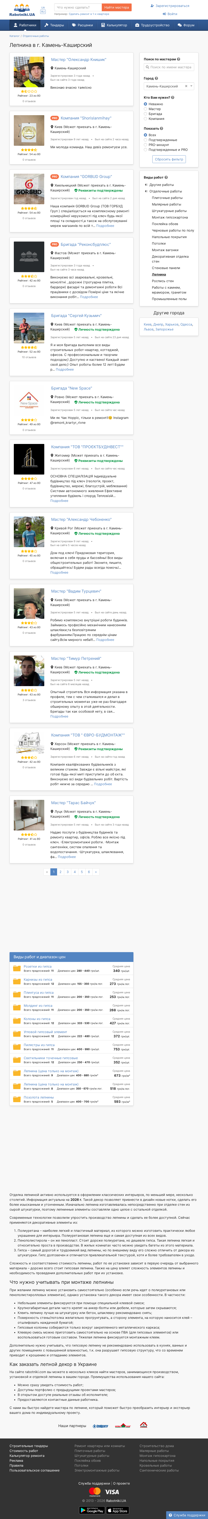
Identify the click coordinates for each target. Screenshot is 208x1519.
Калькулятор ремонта (27, 1456)
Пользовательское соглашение (35, 1470)
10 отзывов (29, 357)
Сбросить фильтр (169, 159)
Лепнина (159, 274)
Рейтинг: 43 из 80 (29, 627)
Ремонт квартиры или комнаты (100, 1446)
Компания (156, 119)
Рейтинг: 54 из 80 (29, 154)
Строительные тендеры (29, 1446)
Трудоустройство (155, 25)
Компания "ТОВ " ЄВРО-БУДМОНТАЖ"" (88, 735)
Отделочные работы (166, 191)
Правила (16, 1465)
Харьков (172, 324)
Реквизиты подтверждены (100, 190)
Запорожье (164, 329)
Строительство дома (157, 1446)
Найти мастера (116, 7)
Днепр (158, 324)
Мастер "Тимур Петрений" (76, 658)
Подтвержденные (163, 140)
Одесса (186, 324)
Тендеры (57, 25)
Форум (188, 25)
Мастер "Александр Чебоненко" (81, 519)
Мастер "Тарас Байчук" (73, 802)
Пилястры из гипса (39, 1045)
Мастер (155, 109)
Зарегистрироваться (172, 6)
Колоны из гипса (37, 1019)
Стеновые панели (166, 268)
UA (43, 7)
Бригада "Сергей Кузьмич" (76, 315)
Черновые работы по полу (173, 230)
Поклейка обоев (165, 224)
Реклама (16, 1460)
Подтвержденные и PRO (168, 150)
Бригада (155, 114)
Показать (152, 128)
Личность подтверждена (99, 329)
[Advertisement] (71, 1144)
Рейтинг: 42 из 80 (29, 280)
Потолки (159, 243)
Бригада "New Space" (71, 388)
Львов (149, 329)
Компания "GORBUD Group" (86, 176)
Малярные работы (166, 204)
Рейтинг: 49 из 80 (29, 424)
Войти (172, 14)
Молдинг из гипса (38, 1005)
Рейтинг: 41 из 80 (29, 838)
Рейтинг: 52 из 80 (29, 351)
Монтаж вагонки (165, 250)
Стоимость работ (24, 1451)
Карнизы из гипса (38, 979)
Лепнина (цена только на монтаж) (51, 1071)
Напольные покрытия (169, 237)
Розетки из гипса (38, 966)
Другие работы (162, 185)
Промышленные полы (169, 299)
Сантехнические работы (159, 1470)
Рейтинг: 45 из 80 (29, 555)
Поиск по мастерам (160, 59)
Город (149, 78)
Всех (152, 135)
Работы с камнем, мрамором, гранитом (169, 289)
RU (43, 11)
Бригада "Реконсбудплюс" (86, 244)
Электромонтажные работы (97, 1470)
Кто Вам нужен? (157, 97)
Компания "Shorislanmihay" (86, 118)
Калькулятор (117, 25)
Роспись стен (163, 281)
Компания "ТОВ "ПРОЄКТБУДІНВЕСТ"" (87, 446)
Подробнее (105, 226)
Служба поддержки (189, 1515)
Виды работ (154, 177)
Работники (27, 25)
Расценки (85, 25)
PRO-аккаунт (159, 145)
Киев (148, 324)
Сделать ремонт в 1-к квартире (89, 13)
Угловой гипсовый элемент (45, 1032)
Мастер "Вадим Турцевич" (76, 591)
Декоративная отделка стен (170, 258)
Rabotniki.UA (116, 1501)
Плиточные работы (167, 198)
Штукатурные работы (169, 211)
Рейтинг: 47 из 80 (29, 483)
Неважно (156, 104)
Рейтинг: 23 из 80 (29, 95)
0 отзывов (29, 101)
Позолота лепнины (39, 1097)
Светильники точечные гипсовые (51, 1058)
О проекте (121, 1483)
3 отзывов (29, 700)
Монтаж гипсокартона (170, 217)
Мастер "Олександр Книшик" (78, 59)
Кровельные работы (156, 1465)
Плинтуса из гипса (39, 992)
